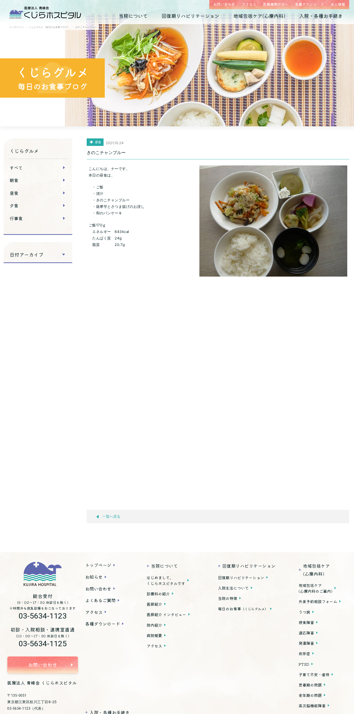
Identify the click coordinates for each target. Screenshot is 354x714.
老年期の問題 (310, 695)
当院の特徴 (227, 598)
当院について (133, 15)
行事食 (16, 218)
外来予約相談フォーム (318, 601)
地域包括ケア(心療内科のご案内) (315, 588)
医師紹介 (154, 604)
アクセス (249, 4)
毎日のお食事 (243, 609)
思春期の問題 (310, 685)
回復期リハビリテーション (190, 15)
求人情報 (338, 4)
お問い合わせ (224, 4)
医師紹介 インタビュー (166, 614)
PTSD (304, 664)
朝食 (14, 180)
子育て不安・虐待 (314, 674)
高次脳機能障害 (312, 705)
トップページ (98, 565)
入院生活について (233, 588)
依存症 (304, 653)
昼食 (14, 193)
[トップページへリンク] (43, 574)
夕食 (14, 205)
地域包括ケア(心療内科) (259, 15)
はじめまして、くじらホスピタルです (166, 580)
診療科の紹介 (158, 594)
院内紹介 (154, 625)
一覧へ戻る (111, 516)
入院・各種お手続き (321, 15)
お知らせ (94, 577)
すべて (16, 167)
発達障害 (306, 643)
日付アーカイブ (26, 255)
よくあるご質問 (100, 600)
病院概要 (154, 635)
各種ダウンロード (309, 4)
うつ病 (304, 612)
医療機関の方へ (275, 4)
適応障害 (306, 633)
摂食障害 (306, 622)
